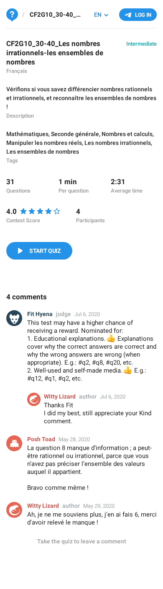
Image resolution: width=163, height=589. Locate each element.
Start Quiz (45, 250)
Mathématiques (27, 134)
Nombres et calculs (127, 134)
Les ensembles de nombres (42, 151)
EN (98, 14)
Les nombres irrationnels (117, 142)
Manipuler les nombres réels (44, 142)
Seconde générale (75, 134)
